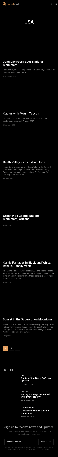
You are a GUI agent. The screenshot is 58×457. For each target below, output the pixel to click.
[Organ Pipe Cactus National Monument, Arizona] (29, 198)
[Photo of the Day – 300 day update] (11, 381)
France (37, 16)
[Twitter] (35, 360)
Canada (20, 16)
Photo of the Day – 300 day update (36, 379)
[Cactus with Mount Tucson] (29, 96)
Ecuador (28, 16)
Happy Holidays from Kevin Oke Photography (36, 395)
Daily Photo (26, 375)
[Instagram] (22, 360)
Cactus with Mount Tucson (21, 113)
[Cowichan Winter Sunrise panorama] (11, 413)
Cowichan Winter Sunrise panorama (35, 412)
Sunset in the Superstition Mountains (27, 319)
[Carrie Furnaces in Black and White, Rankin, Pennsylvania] (29, 245)
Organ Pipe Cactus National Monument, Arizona (21, 217)
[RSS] (29, 360)
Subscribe (46, 442)
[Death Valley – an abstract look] (29, 145)
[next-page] (17, 348)
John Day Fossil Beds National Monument (23, 63)
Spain (44, 16)
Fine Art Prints (27, 408)
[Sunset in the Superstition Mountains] (29, 302)
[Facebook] (16, 360)
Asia (12, 16)
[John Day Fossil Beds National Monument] (29, 44)
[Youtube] (41, 360)
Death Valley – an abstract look (24, 162)
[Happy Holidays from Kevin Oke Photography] (11, 397)
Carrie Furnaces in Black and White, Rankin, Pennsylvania (27, 264)
